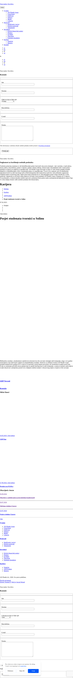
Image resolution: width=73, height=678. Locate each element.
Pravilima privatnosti (44, 145)
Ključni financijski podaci (15, 31)
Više (1, 519)
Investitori (7, 29)
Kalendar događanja (14, 38)
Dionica (10, 33)
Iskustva (10, 43)
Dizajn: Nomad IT (5, 582)
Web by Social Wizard (18, 582)
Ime (3, 82)
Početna (6, 189)
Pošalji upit (5, 151)
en (4, 53)
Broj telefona (5, 108)
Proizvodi (7, 22)
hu (4, 49)
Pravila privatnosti (5, 580)
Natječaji (10, 41)
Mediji (10, 19)
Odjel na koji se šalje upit (9, 99)
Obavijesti (11, 36)
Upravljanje (11, 14)
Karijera (6, 39)
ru (4, 48)
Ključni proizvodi (13, 26)
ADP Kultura (8, 196)
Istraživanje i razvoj (13, 24)
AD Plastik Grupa (13, 12)
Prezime (4, 91)
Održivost (10, 16)
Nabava (10, 17)
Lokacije (10, 21)
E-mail (4, 116)
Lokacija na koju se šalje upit (10, 615)
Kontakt (6, 45)
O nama (6, 11)
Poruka (4, 125)
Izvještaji (10, 34)
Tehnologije (11, 28)
